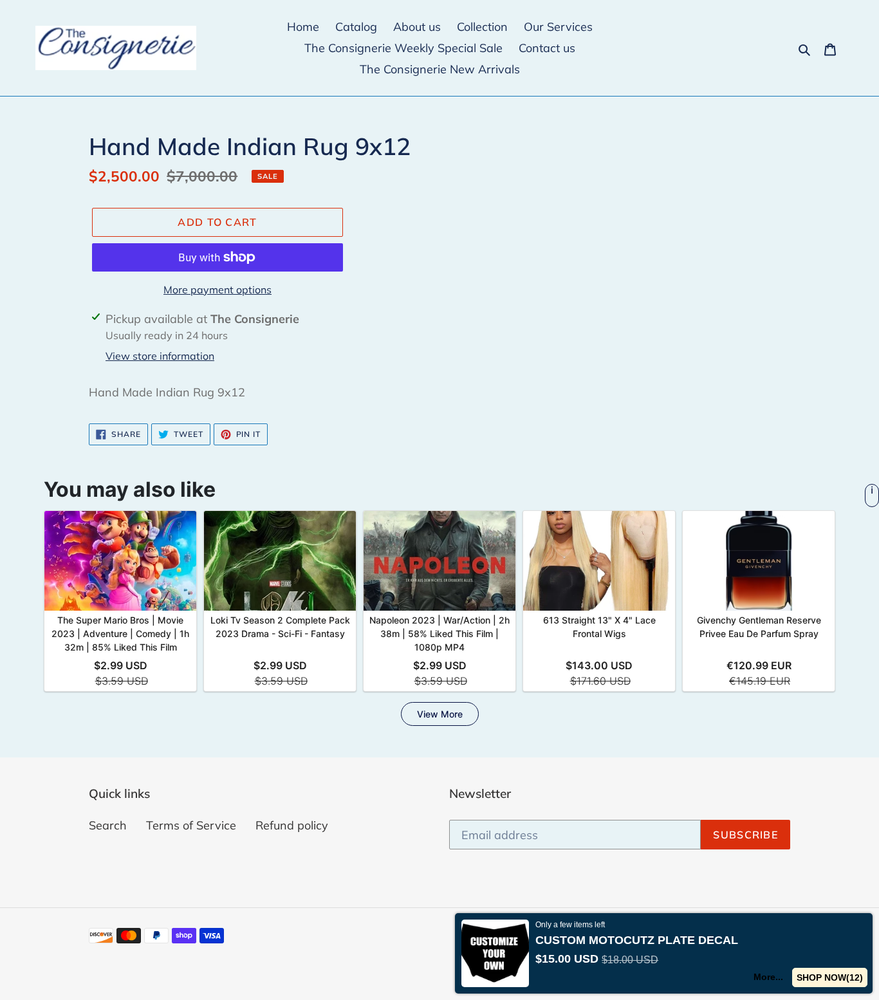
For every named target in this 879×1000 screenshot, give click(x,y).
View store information (160, 355)
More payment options (217, 289)
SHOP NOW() (830, 977)
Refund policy (291, 825)
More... (768, 977)
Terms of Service (191, 825)
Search (108, 825)
